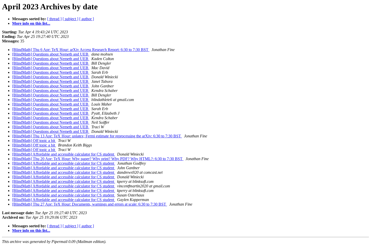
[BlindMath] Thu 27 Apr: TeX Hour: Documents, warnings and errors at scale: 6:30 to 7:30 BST (89, 204)
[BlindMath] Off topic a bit (34, 140)
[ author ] (86, 19)
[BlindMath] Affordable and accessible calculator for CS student (63, 154)
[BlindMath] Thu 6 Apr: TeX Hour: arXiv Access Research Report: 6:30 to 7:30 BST (80, 49)
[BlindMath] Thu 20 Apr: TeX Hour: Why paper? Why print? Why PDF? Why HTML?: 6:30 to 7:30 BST (97, 159)
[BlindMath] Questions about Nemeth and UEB (50, 54)
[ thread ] (54, 19)
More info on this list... (31, 23)
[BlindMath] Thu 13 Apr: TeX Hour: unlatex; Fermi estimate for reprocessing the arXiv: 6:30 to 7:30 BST (97, 136)
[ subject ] (70, 19)
